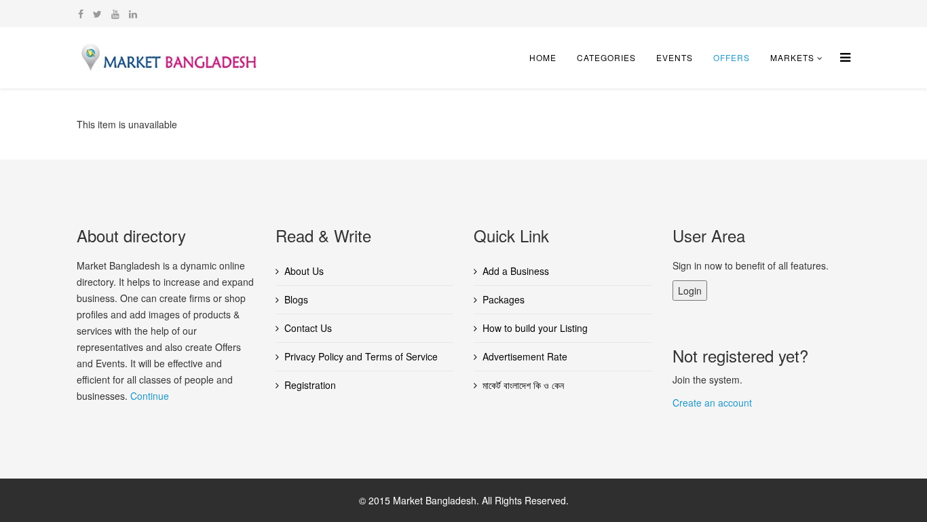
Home (542, 57)
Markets (792, 57)
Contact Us (308, 328)
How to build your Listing (535, 328)
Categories (606, 57)
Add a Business (516, 271)
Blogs (296, 299)
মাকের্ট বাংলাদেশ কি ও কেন (523, 385)
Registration (310, 385)
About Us (304, 271)
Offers (731, 57)
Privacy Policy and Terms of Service (361, 356)
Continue (149, 396)
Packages (504, 299)
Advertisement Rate (525, 356)
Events (674, 57)
